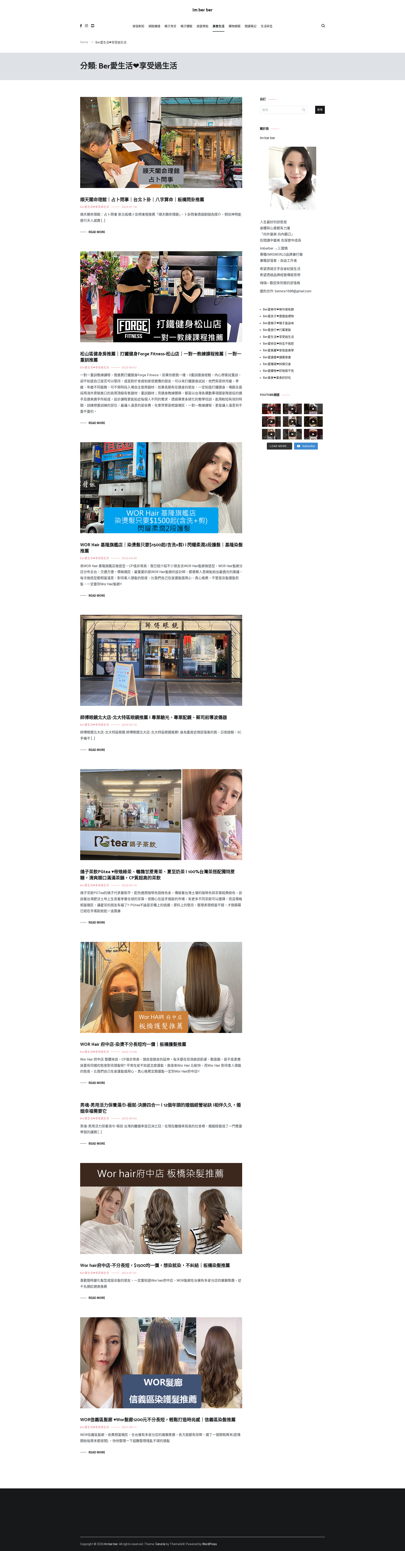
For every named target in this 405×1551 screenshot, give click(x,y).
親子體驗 (186, 26)
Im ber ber (202, 10)
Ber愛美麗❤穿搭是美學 (278, 350)
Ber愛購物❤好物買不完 (278, 370)
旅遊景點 (202, 26)
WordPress (209, 1544)
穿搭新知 (138, 26)
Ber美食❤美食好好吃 (277, 377)
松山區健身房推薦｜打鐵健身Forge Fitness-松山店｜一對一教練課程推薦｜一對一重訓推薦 (160, 357)
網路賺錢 (154, 26)
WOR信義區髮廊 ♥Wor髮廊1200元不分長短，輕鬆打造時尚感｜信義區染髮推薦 (158, 1419)
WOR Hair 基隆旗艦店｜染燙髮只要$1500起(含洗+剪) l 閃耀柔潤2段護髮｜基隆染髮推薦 (161, 548)
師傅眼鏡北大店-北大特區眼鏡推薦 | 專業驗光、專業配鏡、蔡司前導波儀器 (153, 717)
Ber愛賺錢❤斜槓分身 (277, 364)
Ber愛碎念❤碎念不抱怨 (278, 343)
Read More (97, 232)
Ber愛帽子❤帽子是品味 (278, 323)
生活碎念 (267, 26)
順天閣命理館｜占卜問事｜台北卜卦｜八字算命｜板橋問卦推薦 (142, 199)
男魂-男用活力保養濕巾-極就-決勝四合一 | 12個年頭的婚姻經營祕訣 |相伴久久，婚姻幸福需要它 (160, 1108)
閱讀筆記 (250, 26)
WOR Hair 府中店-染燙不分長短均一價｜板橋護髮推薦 (133, 1044)
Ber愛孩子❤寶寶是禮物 (278, 316)
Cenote (160, 1544)
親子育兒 (170, 26)
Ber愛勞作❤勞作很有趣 (278, 309)
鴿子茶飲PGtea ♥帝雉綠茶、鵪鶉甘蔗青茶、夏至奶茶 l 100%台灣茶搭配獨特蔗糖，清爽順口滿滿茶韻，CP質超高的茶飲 (157, 875)
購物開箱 (234, 26)
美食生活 (218, 26)
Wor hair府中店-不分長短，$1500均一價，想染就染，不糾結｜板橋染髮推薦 (155, 1265)
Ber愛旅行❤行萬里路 (277, 330)
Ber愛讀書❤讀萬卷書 (277, 357)
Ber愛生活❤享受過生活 (94, 206)
